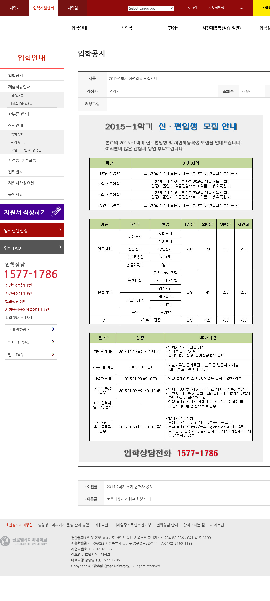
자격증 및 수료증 (22, 160)
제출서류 (17, 96)
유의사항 (15, 194)
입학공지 (15, 75)
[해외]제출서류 (21, 104)
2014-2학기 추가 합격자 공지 (130, 487)
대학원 (73, 8)
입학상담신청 (16, 230)
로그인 (192, 8)
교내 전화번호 (19, 329)
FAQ (240, 8)
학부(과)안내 (18, 114)
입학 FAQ (12, 247)
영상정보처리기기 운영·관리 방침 (63, 525)
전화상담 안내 (167, 525)
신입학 (126, 28)
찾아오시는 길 (194, 525)
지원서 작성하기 (25, 212)
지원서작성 (216, 8)
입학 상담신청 (19, 342)
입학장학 (17, 134)
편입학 (174, 28)
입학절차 (15, 171)
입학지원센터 (43, 8)
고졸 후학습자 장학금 (26, 150)
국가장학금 (19, 142)
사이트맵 (217, 525)
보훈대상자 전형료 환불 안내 (129, 499)
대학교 (14, 8)
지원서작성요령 (21, 183)
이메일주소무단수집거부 (132, 525)
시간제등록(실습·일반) (221, 28)
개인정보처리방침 (19, 525)
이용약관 (101, 525)
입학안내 (79, 28)
